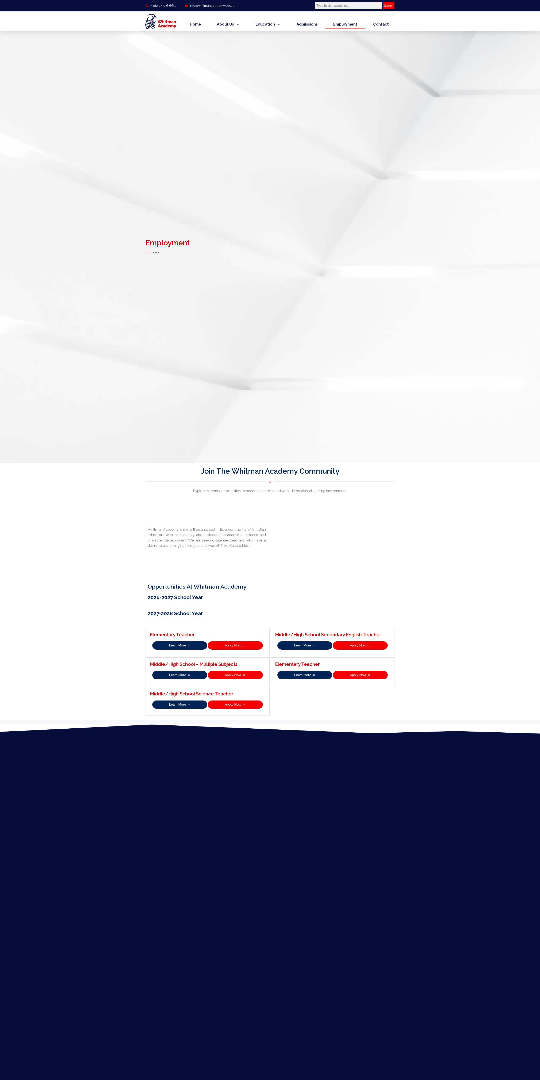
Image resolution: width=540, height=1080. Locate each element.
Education (265, 24)
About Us (225, 24)
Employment (345, 24)
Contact (381, 24)
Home (195, 24)
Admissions (307, 24)
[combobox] (348, 5)
